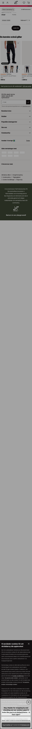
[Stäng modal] (29, 702)
